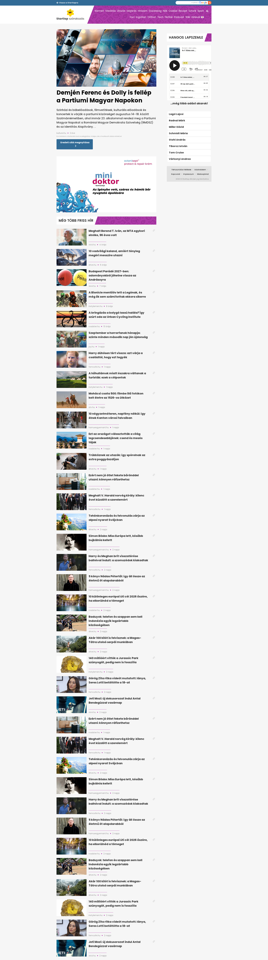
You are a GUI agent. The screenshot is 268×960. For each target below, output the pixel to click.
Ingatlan (141, 17)
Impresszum (188, 174)
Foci (132, 17)
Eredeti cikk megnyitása (74, 142)
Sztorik (192, 11)
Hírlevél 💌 (198, 17)
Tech (160, 17)
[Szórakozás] (72, 15)
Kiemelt (99, 11)
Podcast (179, 17)
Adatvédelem (200, 169)
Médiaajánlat (203, 174)
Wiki (188, 17)
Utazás (121, 11)
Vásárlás (110, 11)
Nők (165, 11)
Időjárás (132, 11)
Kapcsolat (175, 174)
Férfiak (169, 17)
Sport (201, 11)
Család (173, 11)
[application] (106, 184)
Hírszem (142, 11)
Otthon (152, 17)
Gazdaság (155, 11)
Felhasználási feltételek (181, 169)
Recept (183, 11)
